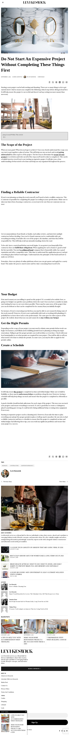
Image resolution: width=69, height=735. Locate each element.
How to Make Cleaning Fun (17, 586)
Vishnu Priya (12, 607)
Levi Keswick (32, 77)
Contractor (14, 465)
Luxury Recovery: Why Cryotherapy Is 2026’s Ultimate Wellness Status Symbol (37, 573)
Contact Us (4, 685)
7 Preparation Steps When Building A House (56, 638)
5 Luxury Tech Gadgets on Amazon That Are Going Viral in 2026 (36, 547)
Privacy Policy (5, 689)
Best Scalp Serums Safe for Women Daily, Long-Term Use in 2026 (37, 556)
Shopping (4, 701)
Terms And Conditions (7, 692)
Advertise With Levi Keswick (9, 679)
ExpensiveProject (27, 465)
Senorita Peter (13, 599)
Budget (4, 465)
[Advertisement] (34, 177)
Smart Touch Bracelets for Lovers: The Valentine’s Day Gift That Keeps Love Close (34, 594)
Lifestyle (19, 77)
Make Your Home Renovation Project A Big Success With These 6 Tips (34, 641)
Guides (14, 77)
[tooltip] (49, 82)
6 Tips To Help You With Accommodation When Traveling (11, 640)
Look (2, 708)
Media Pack (4, 682)
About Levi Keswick (7, 676)
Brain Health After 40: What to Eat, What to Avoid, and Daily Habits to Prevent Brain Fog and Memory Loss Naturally (35, 565)
